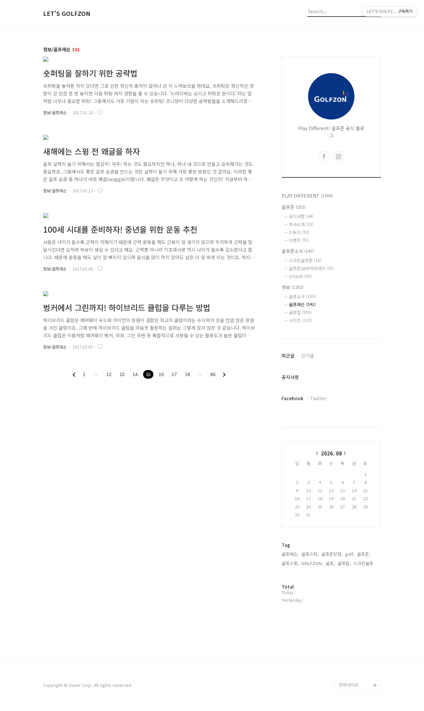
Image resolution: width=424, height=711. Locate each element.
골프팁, (344, 563)
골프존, (363, 554)
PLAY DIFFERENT (307, 195)
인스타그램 (349, 674)
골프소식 (302, 296)
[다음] (224, 374)
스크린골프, (364, 563)
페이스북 (347, 653)
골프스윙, (290, 563)
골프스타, (310, 554)
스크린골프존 (305, 260)
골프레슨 (302, 304)
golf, (349, 554)
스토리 (299, 232)
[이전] (74, 374)
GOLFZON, (312, 563)
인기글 (307, 355)
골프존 (293, 207)
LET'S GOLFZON (66, 13)
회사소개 (301, 224)
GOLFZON (349, 632)
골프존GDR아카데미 (311, 268)
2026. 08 (331, 453)
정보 (292, 287)
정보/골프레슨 (55, 112)
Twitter (318, 398)
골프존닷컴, (332, 554)
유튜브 (345, 664)
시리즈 (300, 320)
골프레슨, (290, 554)
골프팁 (300, 312)
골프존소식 (298, 251)
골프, (330, 563)
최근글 (288, 355)
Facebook (292, 398)
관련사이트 (349, 685)
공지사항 (301, 216)
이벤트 (299, 240)
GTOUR (300, 276)
